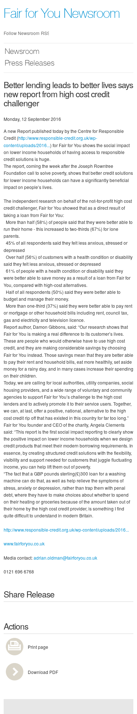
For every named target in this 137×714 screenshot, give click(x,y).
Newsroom (22, 52)
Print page (38, 647)
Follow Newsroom (21, 33)
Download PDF (43, 672)
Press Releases (29, 64)
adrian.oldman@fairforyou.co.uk (65, 558)
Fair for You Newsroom (62, 15)
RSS (45, 33)
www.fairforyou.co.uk (24, 543)
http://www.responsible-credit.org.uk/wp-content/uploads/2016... (66, 529)
